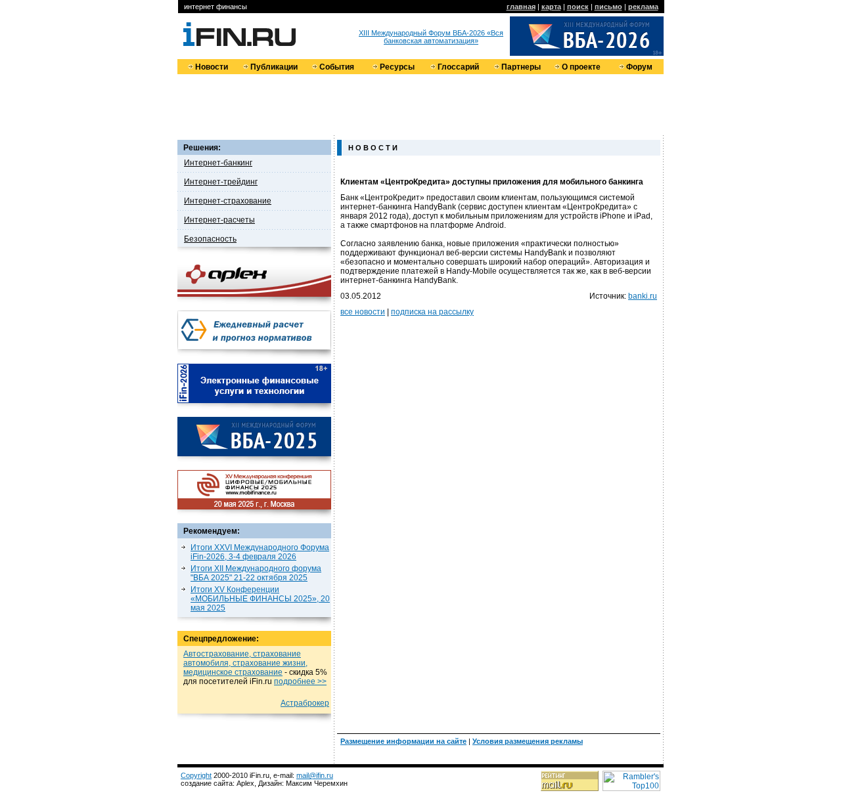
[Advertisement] (420, 103)
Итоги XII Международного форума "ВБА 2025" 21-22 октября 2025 (256, 573)
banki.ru (642, 296)
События (336, 67)
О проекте (581, 67)
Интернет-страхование (227, 200)
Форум (639, 67)
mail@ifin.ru (314, 775)
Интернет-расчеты (219, 220)
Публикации (274, 67)
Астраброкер (305, 703)
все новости (362, 311)
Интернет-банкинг (218, 162)
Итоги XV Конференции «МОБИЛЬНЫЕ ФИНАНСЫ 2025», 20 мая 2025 (260, 598)
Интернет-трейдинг (221, 181)
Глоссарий (458, 67)
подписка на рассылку (432, 311)
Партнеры (521, 67)
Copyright (196, 775)
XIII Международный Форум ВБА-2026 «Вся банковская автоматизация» (431, 37)
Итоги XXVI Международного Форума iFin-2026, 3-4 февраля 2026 (260, 552)
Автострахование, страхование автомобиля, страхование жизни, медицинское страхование (245, 663)
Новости (211, 67)
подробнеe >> (300, 681)
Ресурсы (397, 67)
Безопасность (210, 239)
